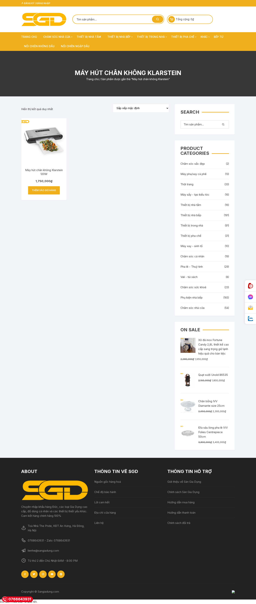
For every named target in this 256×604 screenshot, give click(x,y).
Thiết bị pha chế (182, 36)
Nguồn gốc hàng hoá (107, 481)
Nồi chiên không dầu (39, 46)
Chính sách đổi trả (178, 523)
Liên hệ (99, 523)
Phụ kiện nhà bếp (191, 297)
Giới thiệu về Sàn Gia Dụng (184, 481)
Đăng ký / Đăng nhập (36, 3)
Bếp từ (218, 36)
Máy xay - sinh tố (191, 246)
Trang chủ (29, 36)
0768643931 (19, 599)
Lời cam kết (101, 502)
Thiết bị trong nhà (151, 36)
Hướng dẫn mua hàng (181, 502)
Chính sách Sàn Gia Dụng (183, 492)
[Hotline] (250, 286)
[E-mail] (250, 307)
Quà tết (32, 601)
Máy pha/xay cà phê (193, 174)
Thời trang (186, 184)
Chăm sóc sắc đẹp (192, 163)
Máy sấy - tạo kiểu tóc (194, 194)
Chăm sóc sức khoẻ (193, 287)
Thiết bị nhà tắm (89, 36)
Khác (204, 36)
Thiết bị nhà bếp (118, 36)
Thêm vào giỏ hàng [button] (44, 190)
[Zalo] (250, 318)
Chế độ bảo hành (105, 492)
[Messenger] (250, 297)
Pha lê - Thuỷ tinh (191, 266)
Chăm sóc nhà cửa (56, 36)
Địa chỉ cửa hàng (105, 512)
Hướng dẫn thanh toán (181, 512)
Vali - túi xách (189, 277)
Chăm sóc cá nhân (192, 256)
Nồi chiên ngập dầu (75, 46)
